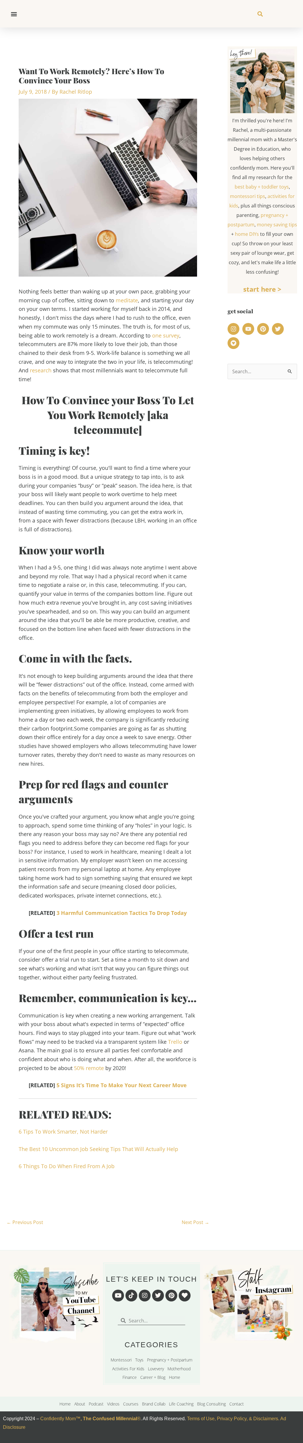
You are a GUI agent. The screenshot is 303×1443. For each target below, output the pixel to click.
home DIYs (247, 234)
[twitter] (279, 329)
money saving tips (277, 224)
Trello (175, 1041)
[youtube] (249, 329)
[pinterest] (264, 329)
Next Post (195, 1222)
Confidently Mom (57, 1418)
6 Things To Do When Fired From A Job (67, 1166)
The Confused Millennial (110, 1418)
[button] (14, 14)
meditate (127, 300)
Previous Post (25, 1222)
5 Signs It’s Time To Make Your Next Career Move (122, 1085)
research (40, 370)
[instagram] (234, 329)
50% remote (89, 1068)
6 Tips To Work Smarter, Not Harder (63, 1131)
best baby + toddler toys (262, 187)
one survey (165, 335)
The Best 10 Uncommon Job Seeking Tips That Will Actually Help (98, 1149)
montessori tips (247, 196)
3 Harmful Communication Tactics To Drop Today (122, 912)
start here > (262, 289)
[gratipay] (234, 343)
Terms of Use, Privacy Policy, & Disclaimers (232, 1418)
